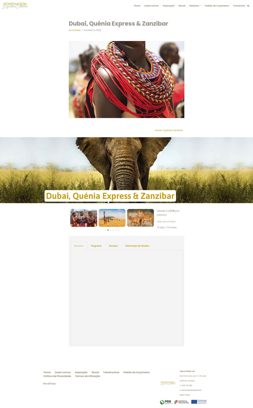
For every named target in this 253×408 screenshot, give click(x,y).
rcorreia (76, 30)
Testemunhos (111, 372)
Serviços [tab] (113, 245)
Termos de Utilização (87, 376)
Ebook (182, 5)
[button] (200, 5)
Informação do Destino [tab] (137, 245)
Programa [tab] (96, 245)
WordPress (49, 383)
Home (137, 5)
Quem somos (151, 5)
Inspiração (169, 5)
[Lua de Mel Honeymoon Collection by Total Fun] (15, 6)
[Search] (248, 6)
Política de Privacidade (57, 376)
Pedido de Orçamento (217, 5)
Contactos (239, 5)
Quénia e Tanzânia (173, 130)
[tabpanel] (126, 297)
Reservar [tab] (78, 245)
